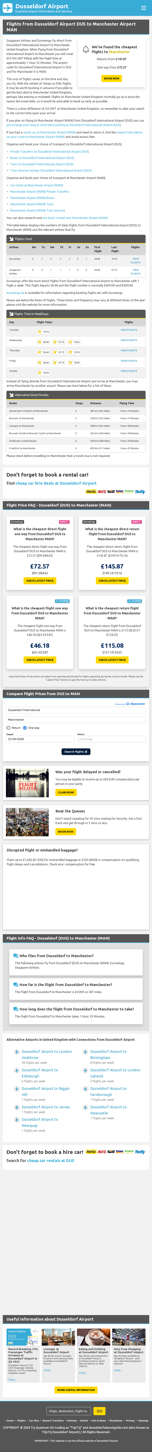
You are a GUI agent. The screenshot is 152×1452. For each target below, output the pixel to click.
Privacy (130, 1420)
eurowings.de (15, 292)
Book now (111, 78)
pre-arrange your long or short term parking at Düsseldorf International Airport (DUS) (63, 125)
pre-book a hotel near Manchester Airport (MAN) (75, 217)
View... (12, 1379)
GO (99, 1411)
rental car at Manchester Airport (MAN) (49, 132)
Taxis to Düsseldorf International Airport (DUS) (41, 164)
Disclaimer (116, 1420)
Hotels (84, 1420)
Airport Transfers (53, 1420)
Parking (72, 1420)
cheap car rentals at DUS (50, 1160)
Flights (21, 1420)
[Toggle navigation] (143, 8)
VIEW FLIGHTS (129, 329)
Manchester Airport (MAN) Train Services (37, 210)
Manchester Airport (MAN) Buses (32, 197)
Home (10, 1420)
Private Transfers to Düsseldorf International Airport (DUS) (49, 151)
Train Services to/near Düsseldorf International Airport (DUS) (51, 170)
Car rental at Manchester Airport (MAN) (36, 185)
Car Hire (34, 1420)
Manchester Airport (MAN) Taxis (32, 204)
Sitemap (143, 1420)
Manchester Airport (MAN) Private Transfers (39, 191)
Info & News (99, 1420)
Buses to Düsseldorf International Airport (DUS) (42, 158)
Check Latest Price (40, 580)
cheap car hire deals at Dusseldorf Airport (56, 483)
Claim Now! (66, 792)
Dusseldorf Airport (43, 8)
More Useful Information (76, 1390)
